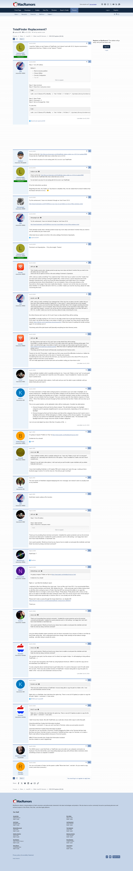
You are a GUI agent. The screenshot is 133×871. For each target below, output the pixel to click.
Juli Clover (15, 822)
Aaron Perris (69, 845)
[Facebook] (105, 4)
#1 (89, 43)
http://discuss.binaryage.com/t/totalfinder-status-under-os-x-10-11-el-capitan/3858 (63, 154)
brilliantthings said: (35, 571)
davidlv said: (34, 298)
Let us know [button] (93, 4)
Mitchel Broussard (17, 828)
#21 (89, 643)
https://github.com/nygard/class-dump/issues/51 (47, 322)
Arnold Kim (16, 816)
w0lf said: (33, 266)
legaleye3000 (17, 32)
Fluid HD (18, 858)
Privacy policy (16, 855)
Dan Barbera (16, 839)
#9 (89, 294)
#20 (89, 610)
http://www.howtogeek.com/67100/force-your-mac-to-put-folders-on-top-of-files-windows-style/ (56, 204)
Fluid (14, 858)
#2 (89, 61)
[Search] (117, 14)
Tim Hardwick (69, 828)
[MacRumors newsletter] (119, 4)
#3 (89, 151)
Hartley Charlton (17, 833)
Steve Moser (16, 845)
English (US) (116, 856)
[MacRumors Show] (102, 4)
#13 (89, 431)
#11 (89, 370)
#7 (89, 244)
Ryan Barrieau (69, 839)
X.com (17, 819)
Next (21, 39)
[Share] (86, 43)
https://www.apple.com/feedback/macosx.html (65, 435)
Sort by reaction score (39, 32)
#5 (89, 197)
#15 (89, 477)
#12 (89, 388)
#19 (89, 567)
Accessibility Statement (27, 855)
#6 (89, 213)
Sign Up (106, 46)
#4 (89, 167)
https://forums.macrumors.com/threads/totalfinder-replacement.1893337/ (50, 600)
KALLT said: (34, 709)
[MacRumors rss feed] (116, 4)
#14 (89, 448)
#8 (89, 262)
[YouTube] (113, 4)
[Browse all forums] (115, 14)
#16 (89, 494)
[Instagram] (108, 4)
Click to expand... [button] (59, 80)
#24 (89, 746)
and (38, 121)
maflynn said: (34, 171)
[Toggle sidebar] (119, 14)
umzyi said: (34, 452)
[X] (111, 4)
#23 (89, 705)
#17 (89, 510)
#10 (89, 334)
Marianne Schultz (70, 833)
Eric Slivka (68, 816)
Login (106, 50)
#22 (89, 680)
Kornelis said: (34, 684)
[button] (27, 10)
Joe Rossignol (69, 822)
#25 (89, 762)
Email (14, 819)
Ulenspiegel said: (35, 217)
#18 (89, 550)
